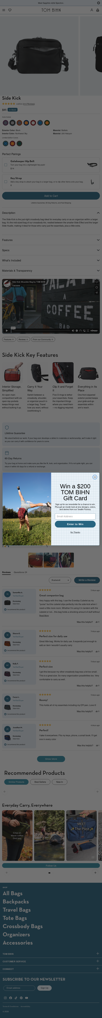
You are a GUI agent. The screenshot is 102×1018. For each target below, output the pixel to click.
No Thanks (75, 532)
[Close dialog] (95, 477)
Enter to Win (75, 524)
